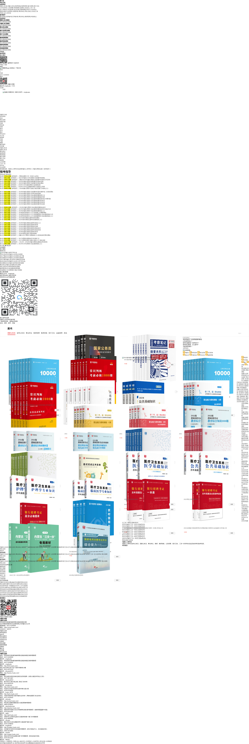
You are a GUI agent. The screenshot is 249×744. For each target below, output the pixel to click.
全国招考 (15, 11)
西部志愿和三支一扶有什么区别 (28, 176)
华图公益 (16, 741)
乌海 (1, 139)
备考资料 (2, 16)
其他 (65, 333)
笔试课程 (2, 22)
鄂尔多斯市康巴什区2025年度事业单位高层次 (14, 584)
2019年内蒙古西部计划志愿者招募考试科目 (32, 200)
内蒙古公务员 (4, 547)
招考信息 (244, 431)
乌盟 (1, 141)
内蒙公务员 (11, 6)
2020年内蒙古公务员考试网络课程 (242, 403)
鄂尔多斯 (2, 120)
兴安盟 (2, 146)
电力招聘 (104, 547)
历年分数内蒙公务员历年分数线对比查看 (12, 259)
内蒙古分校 (3, 114)
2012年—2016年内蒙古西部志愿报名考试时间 (33, 242)
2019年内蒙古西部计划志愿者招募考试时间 (32, 202)
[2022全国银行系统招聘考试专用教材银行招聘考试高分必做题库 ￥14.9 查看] (35, 510)
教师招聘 (24, 6)
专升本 (9, 13)
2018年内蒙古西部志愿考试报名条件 (30, 228)
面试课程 (8, 22)
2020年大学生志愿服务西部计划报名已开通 (31, 186)
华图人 (2, 64)
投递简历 (16, 63)
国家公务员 (3, 6)
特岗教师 (16, 8)
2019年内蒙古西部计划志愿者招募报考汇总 (32, 195)
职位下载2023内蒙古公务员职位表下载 (12, 256)
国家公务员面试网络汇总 (244, 408)
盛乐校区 (2, 144)
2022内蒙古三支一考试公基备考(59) (134, 524)
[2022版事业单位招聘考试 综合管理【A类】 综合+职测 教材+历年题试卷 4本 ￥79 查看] (204, 392)
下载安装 (18, 68)
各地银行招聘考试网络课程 (244, 424)
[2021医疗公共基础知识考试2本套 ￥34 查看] (209, 463)
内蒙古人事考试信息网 (15, 169)
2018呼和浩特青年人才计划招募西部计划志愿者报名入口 (36, 216)
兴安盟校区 (243, 387)
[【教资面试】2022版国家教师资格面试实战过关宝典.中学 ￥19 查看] (94, 463)
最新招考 (2, 566)
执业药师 (16, 9)
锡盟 (1, 142)
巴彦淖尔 (239, 382)
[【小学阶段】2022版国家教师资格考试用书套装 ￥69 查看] (209, 439)
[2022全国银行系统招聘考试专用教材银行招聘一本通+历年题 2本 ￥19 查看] (149, 486)
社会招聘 (9, 11)
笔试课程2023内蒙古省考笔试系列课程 (12, 263)
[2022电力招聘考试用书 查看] (94, 533)
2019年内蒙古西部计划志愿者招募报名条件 (32, 207)
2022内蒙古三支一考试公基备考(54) (134, 531)
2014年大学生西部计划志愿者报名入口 (30, 243)
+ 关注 (13, 86)
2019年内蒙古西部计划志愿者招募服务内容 (32, 197)
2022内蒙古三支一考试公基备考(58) (134, 526)
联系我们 (29, 741)
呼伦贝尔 (2, 134)
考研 (1, 13)
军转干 (28, 9)
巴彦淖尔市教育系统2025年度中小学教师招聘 (245, 491)
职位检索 (2, 571)
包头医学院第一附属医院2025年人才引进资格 (245, 447)
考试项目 (125, 545)
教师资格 (18, 6)
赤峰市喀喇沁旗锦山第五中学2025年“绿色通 (244, 515)
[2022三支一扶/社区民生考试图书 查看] (35, 533)
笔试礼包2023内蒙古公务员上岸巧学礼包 (12, 261)
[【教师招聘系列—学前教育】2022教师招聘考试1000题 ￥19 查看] (94, 439)
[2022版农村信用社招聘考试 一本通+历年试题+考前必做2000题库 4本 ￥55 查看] (94, 510)
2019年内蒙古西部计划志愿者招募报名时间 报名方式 (35, 209)
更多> (239, 333)
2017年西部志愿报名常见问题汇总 (29, 238)
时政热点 (34, 16)
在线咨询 (2, 629)
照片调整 (2, 568)
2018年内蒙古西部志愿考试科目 (28, 231)
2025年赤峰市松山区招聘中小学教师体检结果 (244, 500)
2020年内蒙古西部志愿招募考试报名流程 (31, 181)
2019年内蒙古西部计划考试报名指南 (30, 193)
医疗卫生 (36, 6)
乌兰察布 (241, 393)
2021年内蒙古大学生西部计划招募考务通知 (32, 178)
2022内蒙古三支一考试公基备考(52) (134, 535)
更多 (5, 64)
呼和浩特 (2, 116)
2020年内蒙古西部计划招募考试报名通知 (31, 183)
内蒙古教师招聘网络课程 (244, 419)
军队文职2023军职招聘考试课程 (10, 266)
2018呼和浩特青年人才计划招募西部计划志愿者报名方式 (36, 214)
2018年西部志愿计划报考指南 (28, 233)
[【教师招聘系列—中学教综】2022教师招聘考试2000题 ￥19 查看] (209, 416)
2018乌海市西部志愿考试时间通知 (29, 218)
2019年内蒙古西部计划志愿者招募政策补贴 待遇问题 (35, 198)
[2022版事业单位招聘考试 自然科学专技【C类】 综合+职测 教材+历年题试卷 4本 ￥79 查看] (94, 416)
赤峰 (1, 127)
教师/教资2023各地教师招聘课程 (10, 268)
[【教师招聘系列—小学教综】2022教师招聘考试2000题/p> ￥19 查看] (35, 439)
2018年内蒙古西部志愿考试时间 (28, 224)
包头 (1, 118)
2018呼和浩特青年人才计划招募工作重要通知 (32, 212)
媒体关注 (22, 741)
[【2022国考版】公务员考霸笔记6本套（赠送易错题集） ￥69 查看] (155, 345)
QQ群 (2, 87)
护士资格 (71, 547)
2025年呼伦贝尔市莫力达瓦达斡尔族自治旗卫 (244, 473)
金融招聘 (59, 333)
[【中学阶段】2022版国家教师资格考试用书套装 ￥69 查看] (149, 439)
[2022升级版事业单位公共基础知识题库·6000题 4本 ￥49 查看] (144, 392)
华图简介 (2, 741)
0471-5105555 (4, 75)
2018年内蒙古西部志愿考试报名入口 (30, 223)
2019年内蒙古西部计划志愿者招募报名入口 (32, 211)
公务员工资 (34, 11)
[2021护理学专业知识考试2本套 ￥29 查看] (35, 486)
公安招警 (10, 8)
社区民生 (34, 9)
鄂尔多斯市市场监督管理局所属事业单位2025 (14, 594)
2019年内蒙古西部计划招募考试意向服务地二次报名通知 (36, 191)
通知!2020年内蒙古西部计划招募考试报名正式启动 (34, 179)
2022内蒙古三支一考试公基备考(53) (134, 533)
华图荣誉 (9, 741)
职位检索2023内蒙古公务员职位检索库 (12, 258)
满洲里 (2, 137)
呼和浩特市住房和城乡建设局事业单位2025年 (14, 589)
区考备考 (15, 16)
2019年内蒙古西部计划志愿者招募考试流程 (32, 204)
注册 (1, 73)
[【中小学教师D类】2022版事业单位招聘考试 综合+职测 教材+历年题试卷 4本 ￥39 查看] (149, 416)
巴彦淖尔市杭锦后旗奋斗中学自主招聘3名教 (244, 482)
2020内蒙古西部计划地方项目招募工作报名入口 (33, 188)
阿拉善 (2, 125)
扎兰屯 (2, 135)
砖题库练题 (3, 564)
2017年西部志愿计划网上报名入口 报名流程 (32, 240)
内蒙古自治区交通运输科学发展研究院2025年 (245, 438)
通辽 (1, 132)
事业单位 (21, 11)
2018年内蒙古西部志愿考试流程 (28, 226)
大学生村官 (3, 8)
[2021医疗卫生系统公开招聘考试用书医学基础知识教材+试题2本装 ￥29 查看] (149, 463)
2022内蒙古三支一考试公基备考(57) (134, 528)
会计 (5, 13)
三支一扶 (32, 8)
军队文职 (27, 11)
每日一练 (2, 575)
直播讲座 (2, 570)
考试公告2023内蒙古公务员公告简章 (11, 254)
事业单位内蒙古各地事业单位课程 (10, 265)
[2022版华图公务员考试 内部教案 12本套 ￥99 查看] (90, 392)
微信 (1, 76)
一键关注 (8, 629)
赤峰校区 (241, 384)
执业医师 (10, 9)
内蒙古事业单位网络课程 (244, 413)
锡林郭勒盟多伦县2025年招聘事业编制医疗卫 (245, 464)
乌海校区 (246, 380)
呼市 (1, 130)
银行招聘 (30, 6)
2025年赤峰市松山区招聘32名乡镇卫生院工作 (244, 456)
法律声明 (36, 741)
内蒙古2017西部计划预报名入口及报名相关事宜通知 (34, 235)
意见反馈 (42, 741)
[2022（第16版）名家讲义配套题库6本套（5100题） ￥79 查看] (94, 368)
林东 (1, 128)
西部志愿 (2, 11)
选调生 (22, 8)
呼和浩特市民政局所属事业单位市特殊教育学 (13, 596)
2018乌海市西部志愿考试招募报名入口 (30, 219)
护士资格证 (3, 9)
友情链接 (49, 741)
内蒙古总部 (244, 373)
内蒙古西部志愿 (37, 169)
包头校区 (241, 391)
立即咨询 (185, 348)
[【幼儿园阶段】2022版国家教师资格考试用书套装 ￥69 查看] (35, 463)
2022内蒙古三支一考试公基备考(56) (134, 529)
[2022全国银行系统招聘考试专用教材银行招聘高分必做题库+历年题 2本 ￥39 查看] (209, 486)
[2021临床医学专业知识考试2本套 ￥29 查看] (94, 486)
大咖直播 (2, 578)
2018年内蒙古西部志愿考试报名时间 (30, 230)
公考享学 (2, 577)
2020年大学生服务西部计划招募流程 (29, 185)
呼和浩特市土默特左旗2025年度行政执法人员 (14, 591)
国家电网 (22, 9)
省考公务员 (21, 333)
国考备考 (9, 16)
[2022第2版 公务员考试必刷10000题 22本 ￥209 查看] (35, 368)
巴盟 (1, 123)
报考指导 (46, 169)
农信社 (27, 8)
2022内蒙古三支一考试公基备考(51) (134, 536)
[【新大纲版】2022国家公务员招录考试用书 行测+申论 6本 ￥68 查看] (95, 345)
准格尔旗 (2, 121)
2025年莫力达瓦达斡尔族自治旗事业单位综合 (14, 593)
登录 (1, 70)
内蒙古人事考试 (26, 169)
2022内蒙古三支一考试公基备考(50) (135, 538)
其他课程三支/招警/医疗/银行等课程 (11, 270)
